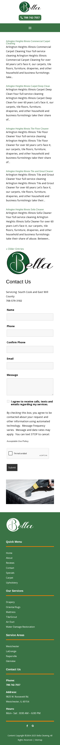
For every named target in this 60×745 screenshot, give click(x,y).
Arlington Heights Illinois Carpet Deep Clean (28, 86)
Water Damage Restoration (20, 626)
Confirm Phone (16, 342)
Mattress (10, 612)
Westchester (12, 646)
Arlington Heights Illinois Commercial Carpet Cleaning (28, 42)
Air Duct (10, 621)
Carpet (9, 577)
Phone (11, 326)
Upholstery (12, 582)
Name (10, 309)
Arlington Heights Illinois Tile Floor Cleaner (27, 128)
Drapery (10, 602)
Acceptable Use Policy (17, 441)
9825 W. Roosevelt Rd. (17, 696)
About (9, 557)
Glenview (10, 661)
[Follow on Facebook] (27, 726)
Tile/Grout (11, 616)
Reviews (10, 562)
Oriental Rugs (13, 607)
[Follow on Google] (33, 726)
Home (9, 553)
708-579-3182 (14, 300)
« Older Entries (15, 248)
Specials (10, 572)
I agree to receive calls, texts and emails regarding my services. (32, 403)
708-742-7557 (32, 17)
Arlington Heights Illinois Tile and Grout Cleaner (29, 171)
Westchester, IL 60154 (17, 701)
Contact (10, 567)
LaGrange (11, 651)
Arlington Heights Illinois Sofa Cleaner (25, 209)
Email (10, 358)
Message (12, 375)
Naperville (11, 656)
